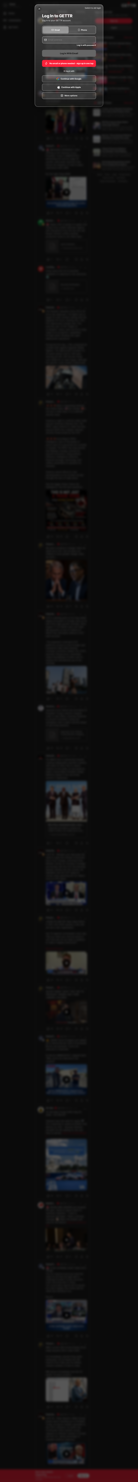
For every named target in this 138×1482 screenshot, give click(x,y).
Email (57, 30)
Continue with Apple (71, 87)
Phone (84, 30)
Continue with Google (71, 79)
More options (71, 95)
